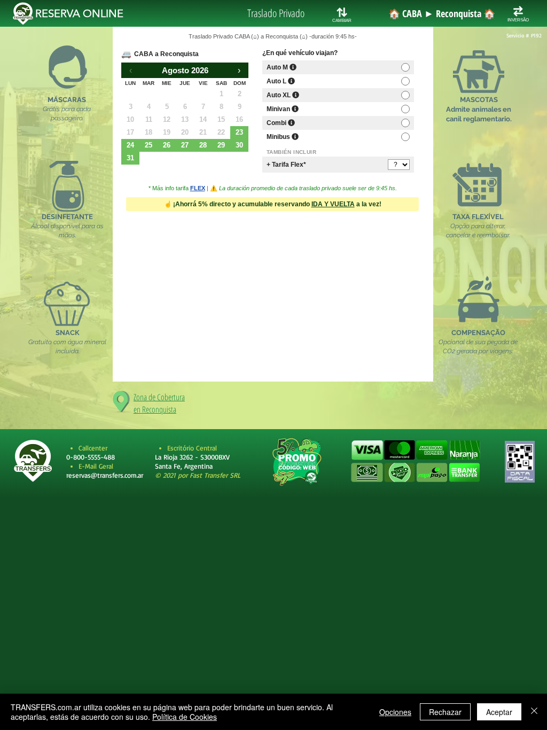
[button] (415, 462)
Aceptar (499, 711)
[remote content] (273, 198)
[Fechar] (534, 711)
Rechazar (445, 711)
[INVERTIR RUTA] (518, 11)
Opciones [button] (395, 711)
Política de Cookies (184, 716)
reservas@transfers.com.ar (104, 475)
